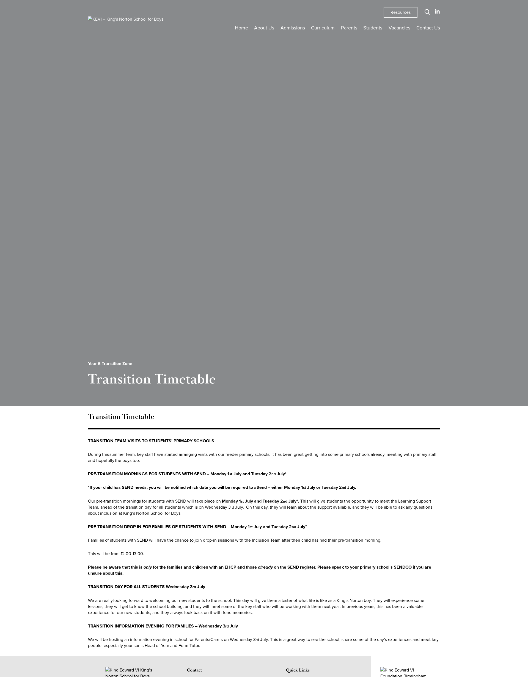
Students (372, 27)
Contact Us (428, 27)
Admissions (292, 27)
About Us (264, 27)
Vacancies (399, 27)
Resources (401, 12)
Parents (349, 27)
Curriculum (323, 27)
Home (241, 27)
